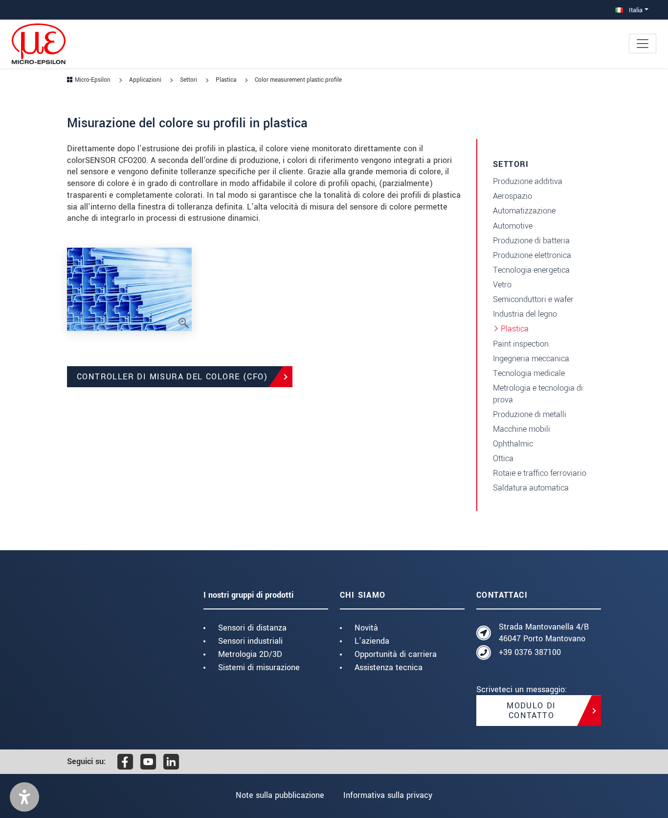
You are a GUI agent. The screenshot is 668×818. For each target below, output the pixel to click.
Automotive (513, 226)
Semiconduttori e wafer (533, 299)
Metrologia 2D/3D (250, 654)
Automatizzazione (524, 210)
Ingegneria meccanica (531, 358)
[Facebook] (125, 762)
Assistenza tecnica (389, 667)
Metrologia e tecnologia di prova (538, 393)
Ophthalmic (513, 443)
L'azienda (372, 641)
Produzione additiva (527, 181)
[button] (24, 797)
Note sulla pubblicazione (280, 795)
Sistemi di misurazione (259, 667)
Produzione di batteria (531, 240)
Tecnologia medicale (529, 373)
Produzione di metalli (529, 414)
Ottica (503, 458)
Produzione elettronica (532, 255)
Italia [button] (635, 10)
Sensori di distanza (252, 628)
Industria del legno (525, 314)
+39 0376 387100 (530, 652)
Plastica (515, 328)
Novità (366, 628)
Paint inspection (521, 344)
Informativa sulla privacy (387, 795)
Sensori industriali (250, 641)
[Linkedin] (171, 762)
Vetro (502, 284)
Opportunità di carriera (396, 654)
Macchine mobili (521, 429)
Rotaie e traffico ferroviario (539, 473)
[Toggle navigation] (642, 43)
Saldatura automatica (531, 487)
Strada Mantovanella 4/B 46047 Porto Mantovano (544, 632)
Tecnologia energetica (531, 270)
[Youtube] (148, 762)
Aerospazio (512, 196)
